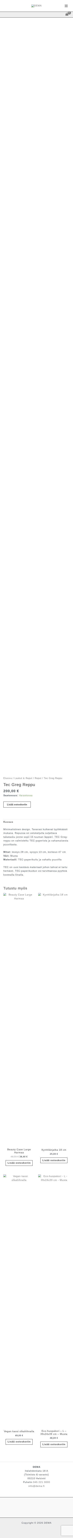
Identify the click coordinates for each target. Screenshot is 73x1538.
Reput (38, 778)
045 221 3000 (41, 1482)
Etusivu (7, 778)
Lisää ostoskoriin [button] (19, 1163)
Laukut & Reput (23, 778)
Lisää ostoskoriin (17, 804)
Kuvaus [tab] (8, 822)
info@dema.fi (36, 1486)
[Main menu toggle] (66, 6)
